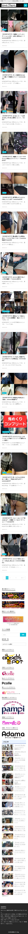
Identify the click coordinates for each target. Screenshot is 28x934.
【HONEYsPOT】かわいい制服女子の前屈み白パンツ (19, 868)
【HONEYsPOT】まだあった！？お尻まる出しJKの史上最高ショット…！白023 (13, 117)
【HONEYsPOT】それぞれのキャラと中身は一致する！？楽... (20, 828)
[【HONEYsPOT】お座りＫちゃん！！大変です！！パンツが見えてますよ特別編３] (7, 812)
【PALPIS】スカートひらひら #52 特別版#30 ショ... (19, 760)
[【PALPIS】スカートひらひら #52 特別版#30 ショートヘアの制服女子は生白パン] (7, 760)
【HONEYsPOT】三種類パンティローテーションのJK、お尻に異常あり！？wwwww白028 (13, 36)
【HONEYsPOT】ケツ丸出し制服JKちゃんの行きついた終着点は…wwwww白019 (14, 358)
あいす (4, 29)
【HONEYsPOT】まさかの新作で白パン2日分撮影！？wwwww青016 (13, 278)
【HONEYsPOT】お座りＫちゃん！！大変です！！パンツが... (20, 812)
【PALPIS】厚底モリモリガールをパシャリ (19, 852)
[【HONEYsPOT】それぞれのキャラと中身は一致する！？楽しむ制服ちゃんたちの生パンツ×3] (7, 828)
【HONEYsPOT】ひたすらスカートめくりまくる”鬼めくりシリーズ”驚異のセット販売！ (14, 438)
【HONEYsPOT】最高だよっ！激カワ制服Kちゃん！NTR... (19, 884)
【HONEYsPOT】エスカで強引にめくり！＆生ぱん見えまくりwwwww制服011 (13, 560)
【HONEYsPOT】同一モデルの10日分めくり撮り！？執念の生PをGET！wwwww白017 (13, 479)
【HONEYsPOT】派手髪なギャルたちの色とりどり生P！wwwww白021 (13, 198)
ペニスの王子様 (6, 311)
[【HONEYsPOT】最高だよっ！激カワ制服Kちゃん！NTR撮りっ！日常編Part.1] (7, 884)
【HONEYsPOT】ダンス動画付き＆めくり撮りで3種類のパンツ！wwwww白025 (13, 77)
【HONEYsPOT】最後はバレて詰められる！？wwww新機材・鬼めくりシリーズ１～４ (13, 318)
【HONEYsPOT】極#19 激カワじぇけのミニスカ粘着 (20, 796)
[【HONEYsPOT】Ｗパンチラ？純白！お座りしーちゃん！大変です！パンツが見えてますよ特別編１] (7, 768)
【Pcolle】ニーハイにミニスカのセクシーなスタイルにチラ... (20, 788)
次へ (22, 577)
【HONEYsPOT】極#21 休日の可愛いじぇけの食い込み (20, 860)
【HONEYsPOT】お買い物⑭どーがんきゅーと (19, 836)
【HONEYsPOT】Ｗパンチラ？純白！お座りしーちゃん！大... (20, 767)
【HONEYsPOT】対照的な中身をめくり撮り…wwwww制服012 (13, 398)
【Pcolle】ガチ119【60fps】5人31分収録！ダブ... (19, 844)
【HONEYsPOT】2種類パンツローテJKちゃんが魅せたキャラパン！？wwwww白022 (14, 158)
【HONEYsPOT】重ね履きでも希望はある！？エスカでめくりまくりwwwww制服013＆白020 (14, 238)
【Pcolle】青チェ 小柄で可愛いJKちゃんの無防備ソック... (19, 804)
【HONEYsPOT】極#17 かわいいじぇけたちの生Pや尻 (20, 892)
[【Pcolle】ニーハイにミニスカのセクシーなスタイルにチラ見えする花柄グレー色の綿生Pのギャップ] (7, 788)
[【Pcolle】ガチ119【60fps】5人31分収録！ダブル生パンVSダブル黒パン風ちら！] (7, 844)
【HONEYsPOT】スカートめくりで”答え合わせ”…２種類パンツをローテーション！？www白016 (13, 520)
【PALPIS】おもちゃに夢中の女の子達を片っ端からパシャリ (19, 876)
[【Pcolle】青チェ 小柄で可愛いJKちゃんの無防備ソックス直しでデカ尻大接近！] (7, 804)
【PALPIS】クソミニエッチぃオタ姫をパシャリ (19, 820)
